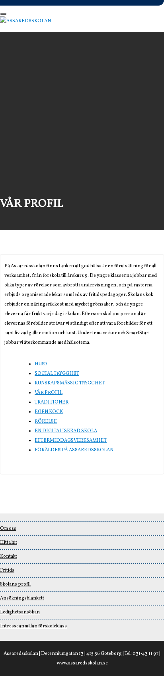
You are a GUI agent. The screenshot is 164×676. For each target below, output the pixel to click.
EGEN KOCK (49, 412)
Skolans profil (15, 584)
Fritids (7, 570)
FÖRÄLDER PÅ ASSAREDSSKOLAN (74, 450)
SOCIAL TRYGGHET (57, 373)
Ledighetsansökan (20, 612)
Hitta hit (8, 542)
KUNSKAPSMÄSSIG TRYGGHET (70, 383)
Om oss (8, 528)
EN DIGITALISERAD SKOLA (66, 431)
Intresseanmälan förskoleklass (33, 626)
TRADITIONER (51, 402)
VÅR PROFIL (48, 393)
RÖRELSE (46, 421)
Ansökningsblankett (22, 598)
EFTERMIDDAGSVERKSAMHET (71, 440)
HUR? (41, 364)
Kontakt (8, 556)
